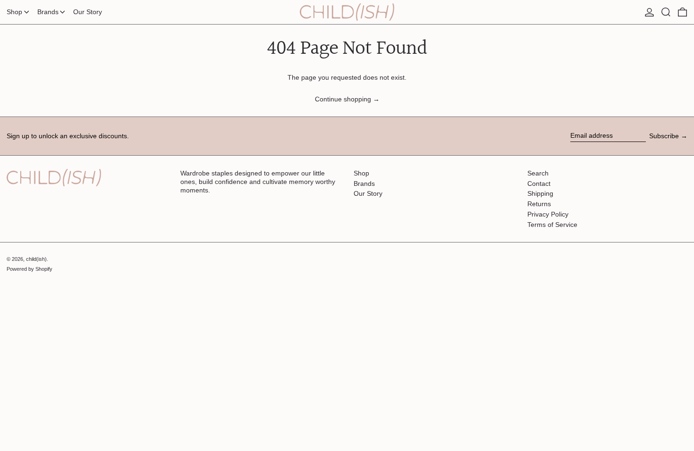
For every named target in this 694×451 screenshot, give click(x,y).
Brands (364, 183)
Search (538, 173)
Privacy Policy (547, 214)
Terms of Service (552, 224)
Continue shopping (343, 99)
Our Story (368, 193)
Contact (538, 183)
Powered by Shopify (29, 269)
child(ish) (36, 259)
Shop (361, 173)
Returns (539, 204)
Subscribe (664, 136)
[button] (666, 12)
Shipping (540, 193)
